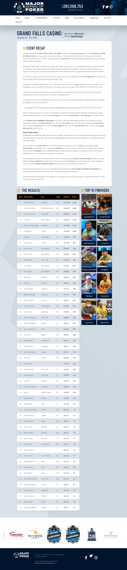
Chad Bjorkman (77, 36)
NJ (57, 231)
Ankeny (43, 323)
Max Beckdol (28, 502)
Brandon (44, 381)
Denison (44, 438)
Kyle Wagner (28, 404)
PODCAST (19, 22)
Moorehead (45, 444)
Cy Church (27, 220)
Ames (43, 404)
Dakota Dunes (46, 392)
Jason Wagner (28, 289)
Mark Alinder (28, 473)
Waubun (44, 433)
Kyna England (28, 341)
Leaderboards (41, 18)
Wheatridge (45, 237)
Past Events (79, 18)
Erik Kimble (27, 444)
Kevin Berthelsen (30, 352)
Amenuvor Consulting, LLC (45, 563)
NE (57, 243)
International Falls (47, 208)
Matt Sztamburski (30, 323)
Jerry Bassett (28, 490)
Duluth (43, 358)
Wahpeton (44, 387)
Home (18, 18)
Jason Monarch (29, 450)
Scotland (44, 283)
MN (57, 202)
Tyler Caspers (28, 467)
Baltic (43, 329)
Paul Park (27, 381)
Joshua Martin (28, 375)
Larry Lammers (29, 496)
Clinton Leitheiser (30, 317)
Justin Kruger (28, 438)
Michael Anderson (30, 461)
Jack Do (26, 392)
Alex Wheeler (28, 260)
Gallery (107, 18)
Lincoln (43, 231)
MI (57, 220)
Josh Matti (27, 277)
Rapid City (44, 490)
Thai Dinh (27, 358)
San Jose (44, 300)
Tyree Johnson (29, 306)
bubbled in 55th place (46, 120)
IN (57, 289)
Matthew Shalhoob (30, 507)
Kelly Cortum (28, 427)
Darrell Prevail (28, 369)
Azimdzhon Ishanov (30, 479)
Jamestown (45, 248)
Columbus (44, 312)
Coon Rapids (45, 306)
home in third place (92, 169)
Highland (44, 289)
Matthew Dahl (28, 421)
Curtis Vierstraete (30, 387)
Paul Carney (28, 271)
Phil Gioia (27, 237)
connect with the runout (44, 164)
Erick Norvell (28, 456)
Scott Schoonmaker (30, 410)
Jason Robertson (29, 329)
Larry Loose (28, 248)
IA (57, 266)
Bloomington (45, 271)
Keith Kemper (28, 433)
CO (57, 237)
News (67, 18)
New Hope (45, 479)
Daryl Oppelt (28, 346)
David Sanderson (29, 214)
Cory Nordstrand (29, 208)
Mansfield (44, 225)
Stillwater (44, 202)
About (27, 18)
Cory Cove (27, 335)
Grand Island (45, 456)
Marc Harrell (28, 254)
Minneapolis (45, 254)
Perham (44, 277)
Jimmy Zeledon (29, 300)
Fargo (43, 473)
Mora (43, 461)
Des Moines (45, 266)
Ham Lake (44, 317)
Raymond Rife (28, 398)
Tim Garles (27, 266)
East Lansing (45, 220)
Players (56, 18)
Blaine (43, 335)
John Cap (27, 283)
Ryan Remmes (29, 415)
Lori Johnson (28, 364)
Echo (43, 467)
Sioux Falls (44, 214)
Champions (93, 18)
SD (57, 214)
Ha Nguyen (27, 231)
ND (57, 248)
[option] (16, 534)
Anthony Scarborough (31, 225)
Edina (43, 421)
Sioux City (44, 294)
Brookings (44, 346)
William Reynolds (29, 294)
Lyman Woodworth (30, 484)
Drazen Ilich (28, 243)
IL (57, 341)
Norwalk (44, 427)
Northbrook (45, 341)
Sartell (43, 410)
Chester (44, 496)
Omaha (43, 352)
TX (57, 438)
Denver (43, 484)
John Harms (28, 312)
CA (57, 300)
